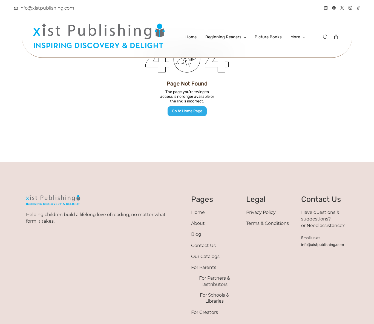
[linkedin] (325, 8)
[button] (325, 37)
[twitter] (342, 8)
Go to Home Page (187, 111)
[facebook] (334, 8)
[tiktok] (358, 8)
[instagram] (350, 8)
